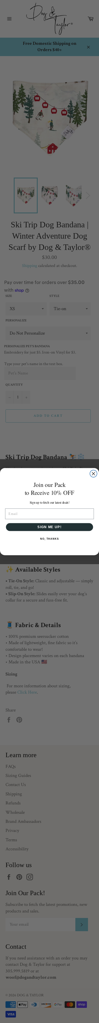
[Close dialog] (93, 473)
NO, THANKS (49, 538)
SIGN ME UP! (49, 526)
